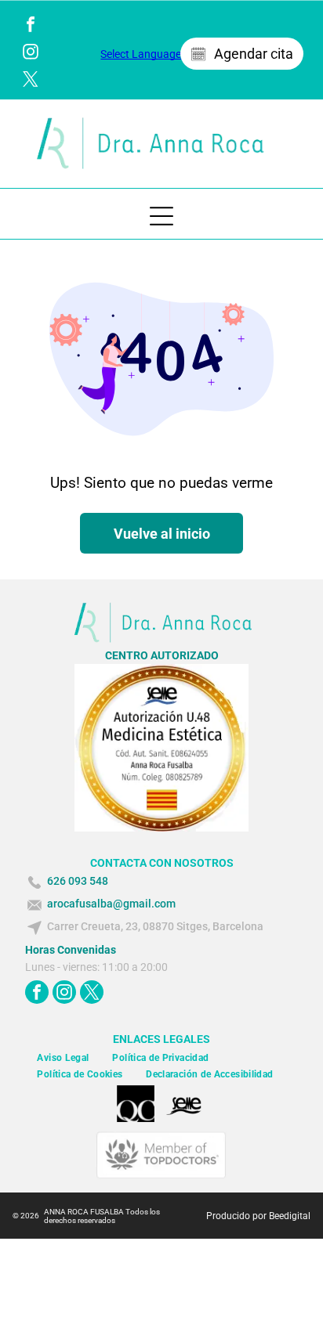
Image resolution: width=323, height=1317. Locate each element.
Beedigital (289, 1216)
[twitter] (30, 81)
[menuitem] (62, 1057)
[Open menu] (161, 216)
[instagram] (30, 53)
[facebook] (30, 26)
